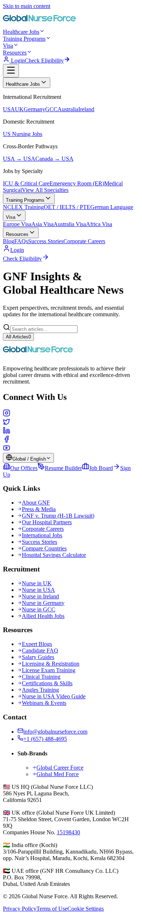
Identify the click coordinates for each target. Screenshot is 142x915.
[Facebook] (71, 440)
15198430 (68, 832)
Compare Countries (44, 548)
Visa (8, 46)
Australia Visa (70, 224)
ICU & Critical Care (26, 183)
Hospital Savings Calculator (54, 555)
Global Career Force (59, 767)
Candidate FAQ (40, 650)
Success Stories (45, 241)
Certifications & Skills (47, 683)
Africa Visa (99, 224)
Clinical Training (41, 677)
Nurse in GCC (38, 609)
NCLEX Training (23, 207)
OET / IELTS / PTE (67, 207)
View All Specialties (45, 190)
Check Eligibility (44, 60)
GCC (51, 109)
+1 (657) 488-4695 (45, 739)
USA (9, 109)
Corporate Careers (84, 241)
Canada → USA (54, 159)
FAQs (21, 241)
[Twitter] (71, 422)
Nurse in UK (37, 583)
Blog (8, 241)
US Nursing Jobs (22, 134)
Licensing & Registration (50, 664)
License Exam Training (48, 670)
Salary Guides (38, 657)
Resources (15, 52)
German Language (111, 207)
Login (17, 60)
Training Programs (24, 39)
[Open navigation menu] (11, 70)
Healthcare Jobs (21, 32)
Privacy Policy (19, 909)
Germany (34, 109)
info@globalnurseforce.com (55, 732)
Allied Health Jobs (43, 616)
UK (19, 109)
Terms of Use (51, 909)
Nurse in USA (38, 590)
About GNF (36, 502)
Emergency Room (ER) (77, 183)
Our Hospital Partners (47, 522)
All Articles (18, 337)
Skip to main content (26, 6)
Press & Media (39, 509)
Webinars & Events (44, 703)
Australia (68, 109)
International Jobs (42, 535)
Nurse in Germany (43, 603)
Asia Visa (42, 224)
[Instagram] (71, 413)
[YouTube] (71, 448)
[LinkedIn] (71, 431)
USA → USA (19, 159)
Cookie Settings (85, 909)
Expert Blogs (37, 644)
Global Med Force (57, 774)
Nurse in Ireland (40, 596)
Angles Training (40, 690)
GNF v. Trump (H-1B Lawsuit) (58, 516)
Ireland (86, 109)
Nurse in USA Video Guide (54, 696)
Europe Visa (17, 224)
